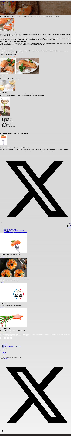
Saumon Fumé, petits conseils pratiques (10, 229)
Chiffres (3, 347)
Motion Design (4, 348)
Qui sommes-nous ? (5, 344)
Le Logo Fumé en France (6, 343)
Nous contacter (4, 352)
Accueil (3, 4)
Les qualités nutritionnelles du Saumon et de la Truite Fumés (11, 346)
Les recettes (4, 345)
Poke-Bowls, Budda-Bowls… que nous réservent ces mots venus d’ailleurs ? (15, 232)
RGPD (3, 355)
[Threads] (10, 339)
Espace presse (4, 353)
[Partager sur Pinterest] (2, 432)
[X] (4, 339)
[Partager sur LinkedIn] (2, 430)
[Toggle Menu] (35, 435)
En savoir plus (2, 257)
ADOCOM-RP (6, 358)
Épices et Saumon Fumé (7, 231)
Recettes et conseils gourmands (6, 5)
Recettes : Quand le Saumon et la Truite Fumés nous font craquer (14, 230)
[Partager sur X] (36, 428)
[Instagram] (7, 339)
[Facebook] (1, 339)
